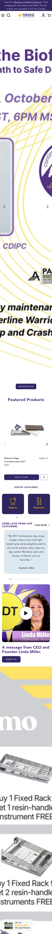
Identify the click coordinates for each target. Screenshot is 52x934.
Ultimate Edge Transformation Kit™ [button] (15, 460)
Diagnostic (39, 508)
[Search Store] (8, 15)
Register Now (26, 386)
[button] (3, 15)
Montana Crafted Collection (28, 2)
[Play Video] (26, 613)
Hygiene (13, 508)
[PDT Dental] (26, 15)
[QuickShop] (44, 477)
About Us (11, 659)
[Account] (43, 15)
